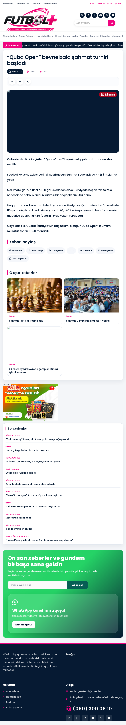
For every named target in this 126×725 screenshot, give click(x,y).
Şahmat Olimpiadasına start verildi (88, 320)
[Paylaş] (28, 82)
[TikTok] (94, 15)
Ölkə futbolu (9, 36)
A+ (20, 81)
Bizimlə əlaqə (50, 4)
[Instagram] (82, 15)
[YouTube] (100, 15)
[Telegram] (112, 15)
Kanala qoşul (23, 624)
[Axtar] (111, 23)
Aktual (58, 36)
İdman (66, 36)
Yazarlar (84, 36)
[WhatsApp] (106, 15)
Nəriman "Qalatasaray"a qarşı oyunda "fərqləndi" (55, 45)
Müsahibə (105, 36)
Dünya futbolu (26, 36)
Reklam (36, 4)
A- (12, 81)
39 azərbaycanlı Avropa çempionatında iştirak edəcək (33, 370)
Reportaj (94, 36)
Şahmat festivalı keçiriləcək (26, 320)
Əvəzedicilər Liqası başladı (97, 45)
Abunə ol (77, 585)
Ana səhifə (8, 4)
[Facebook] (88, 15)
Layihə (75, 36)
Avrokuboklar (44, 36)
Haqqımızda (23, 4)
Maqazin (116, 36)
